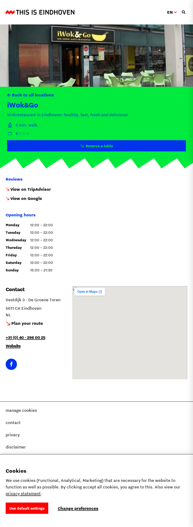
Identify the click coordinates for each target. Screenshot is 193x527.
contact (13, 422)
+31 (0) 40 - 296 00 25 (25, 337)
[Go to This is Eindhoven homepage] (40, 12)
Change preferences (78, 508)
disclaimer (16, 447)
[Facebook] (11, 364)
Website (13, 346)
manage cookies (21, 410)
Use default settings (26, 508)
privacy (13, 434)
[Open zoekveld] (183, 12)
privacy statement (23, 493)
